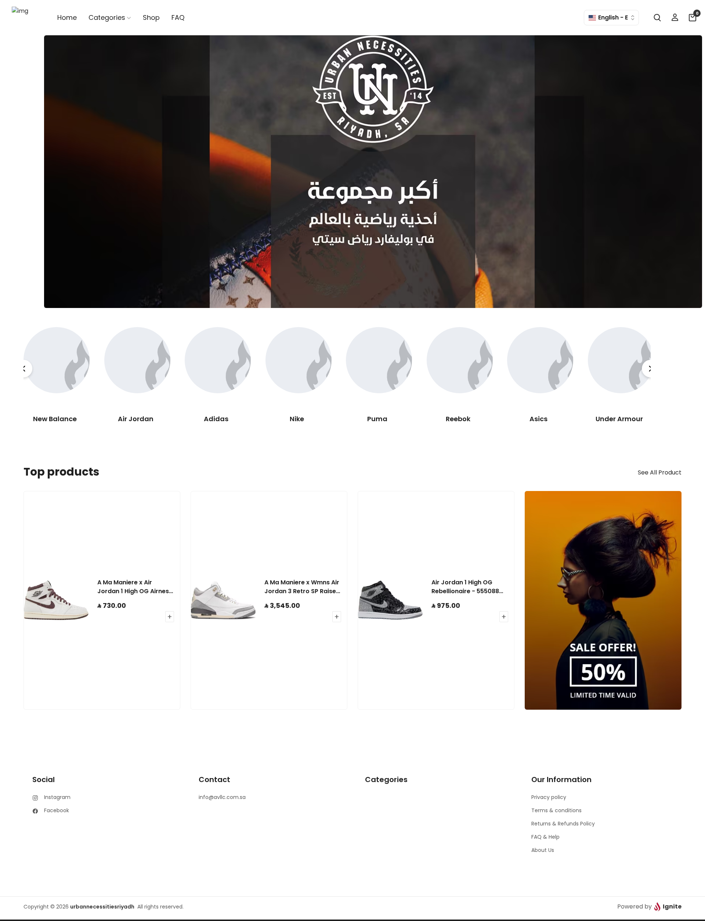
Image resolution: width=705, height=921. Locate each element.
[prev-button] (23, 368)
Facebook (56, 810)
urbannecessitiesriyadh (102, 906)
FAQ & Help (545, 837)
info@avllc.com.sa (222, 797)
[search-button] (657, 17)
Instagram (57, 797)
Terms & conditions (556, 810)
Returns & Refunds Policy (563, 823)
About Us (542, 850)
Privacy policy (548, 797)
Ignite (672, 906)
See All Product (660, 472)
